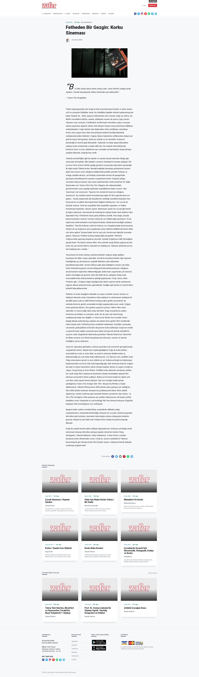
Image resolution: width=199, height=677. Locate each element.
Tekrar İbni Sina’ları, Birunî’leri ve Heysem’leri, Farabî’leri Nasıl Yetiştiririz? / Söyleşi (59, 610)
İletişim (111, 13)
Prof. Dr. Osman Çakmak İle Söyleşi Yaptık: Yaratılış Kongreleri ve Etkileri (98, 610)
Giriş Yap (153, 5)
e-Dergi (103, 13)
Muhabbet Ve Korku (133, 499)
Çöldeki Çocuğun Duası (135, 608)
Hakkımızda (86, 13)
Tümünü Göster (152, 573)
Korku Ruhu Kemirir (94, 548)
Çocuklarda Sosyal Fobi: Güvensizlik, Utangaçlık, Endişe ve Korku (139, 550)
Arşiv (68, 13)
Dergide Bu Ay (57, 13)
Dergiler (74, 645)
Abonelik (95, 13)
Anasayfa (47, 13)
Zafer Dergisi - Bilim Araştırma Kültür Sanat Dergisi (61, 672)
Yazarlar (76, 13)
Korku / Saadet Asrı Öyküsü (58, 548)
